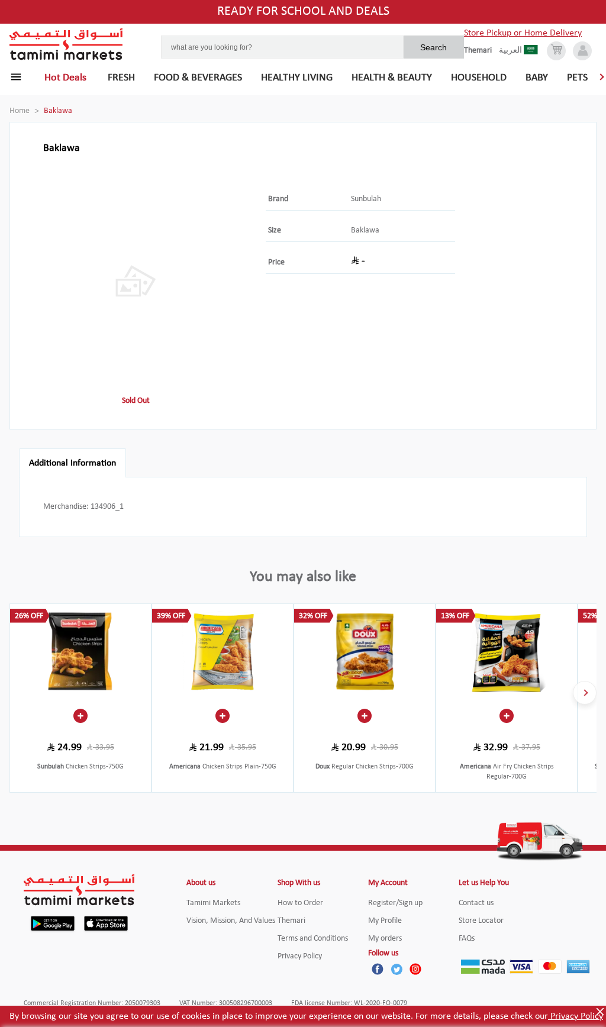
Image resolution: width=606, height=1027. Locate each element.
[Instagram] (415, 969)
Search (433, 47)
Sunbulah (366, 199)
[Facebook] (377, 969)
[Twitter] (396, 969)
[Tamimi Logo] (66, 44)
